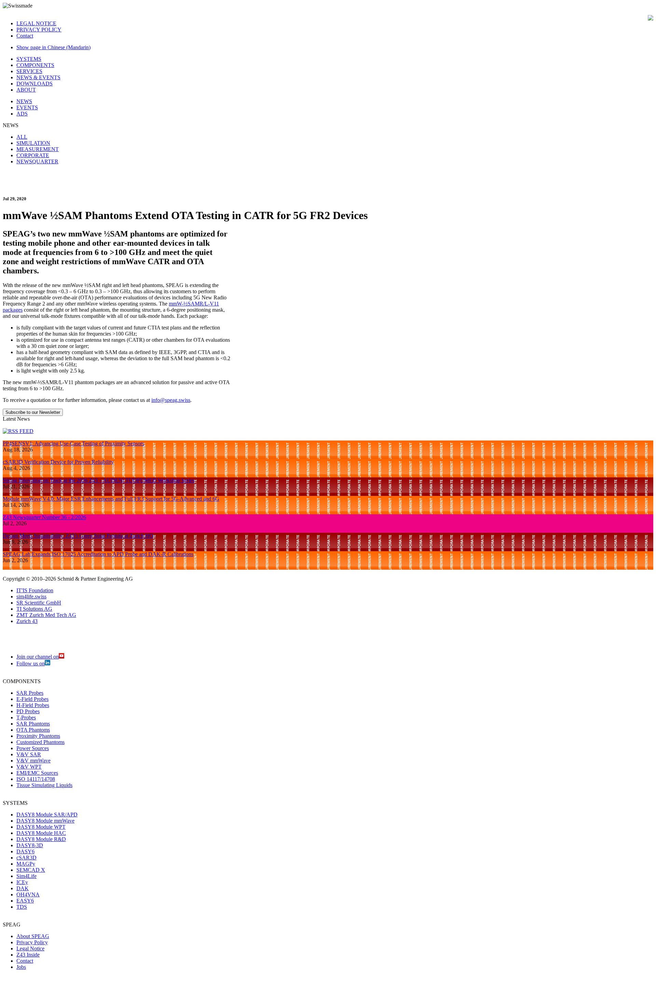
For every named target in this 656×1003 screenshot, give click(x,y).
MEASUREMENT (37, 149)
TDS (21, 907)
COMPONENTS (35, 65)
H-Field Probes (32, 705)
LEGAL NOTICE (36, 23)
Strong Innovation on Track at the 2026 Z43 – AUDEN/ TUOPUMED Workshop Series (98, 480)
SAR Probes (29, 693)
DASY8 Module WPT (41, 827)
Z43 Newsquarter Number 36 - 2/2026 (44, 517)
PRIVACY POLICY (39, 29)
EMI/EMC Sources (37, 773)
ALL (21, 137)
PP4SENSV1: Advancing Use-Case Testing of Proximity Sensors (73, 443)
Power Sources (32, 748)
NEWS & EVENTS (38, 77)
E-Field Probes (32, 699)
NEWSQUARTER (37, 161)
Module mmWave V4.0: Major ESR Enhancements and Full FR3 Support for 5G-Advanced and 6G (111, 499)
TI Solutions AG (34, 609)
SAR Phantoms (33, 724)
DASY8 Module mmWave (45, 821)
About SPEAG (32, 936)
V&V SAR (28, 754)
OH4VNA (28, 894)
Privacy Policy (32, 942)
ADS (22, 114)
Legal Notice (30, 948)
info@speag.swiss (170, 400)
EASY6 (25, 901)
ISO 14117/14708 (35, 779)
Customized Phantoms (40, 742)
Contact (24, 36)
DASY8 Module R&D (41, 839)
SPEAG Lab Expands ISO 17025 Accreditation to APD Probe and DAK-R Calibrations (98, 554)
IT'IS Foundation (34, 590)
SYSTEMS (28, 59)
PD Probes (28, 711)
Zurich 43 (27, 621)
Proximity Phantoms (38, 736)
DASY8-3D (29, 845)
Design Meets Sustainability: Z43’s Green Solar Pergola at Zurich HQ (78, 536)
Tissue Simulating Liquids (44, 785)
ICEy (22, 882)
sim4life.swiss (31, 596)
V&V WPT (29, 767)
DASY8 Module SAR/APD (47, 814)
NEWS (24, 101)
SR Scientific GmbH (38, 603)
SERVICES (29, 71)
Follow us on (30, 663)
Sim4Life (26, 876)
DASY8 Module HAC (41, 833)
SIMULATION (33, 143)
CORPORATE (32, 155)
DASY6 (25, 851)
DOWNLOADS (34, 83)
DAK (22, 888)
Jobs (21, 967)
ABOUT (26, 90)
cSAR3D (26, 857)
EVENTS (27, 107)
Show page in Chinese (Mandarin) (53, 47)
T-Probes (26, 717)
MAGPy (25, 864)
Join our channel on (37, 657)
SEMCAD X (30, 870)
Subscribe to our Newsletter (32, 412)
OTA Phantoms (33, 730)
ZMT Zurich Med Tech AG (46, 615)
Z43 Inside (28, 955)
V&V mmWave (33, 760)
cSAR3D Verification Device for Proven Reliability (58, 462)
